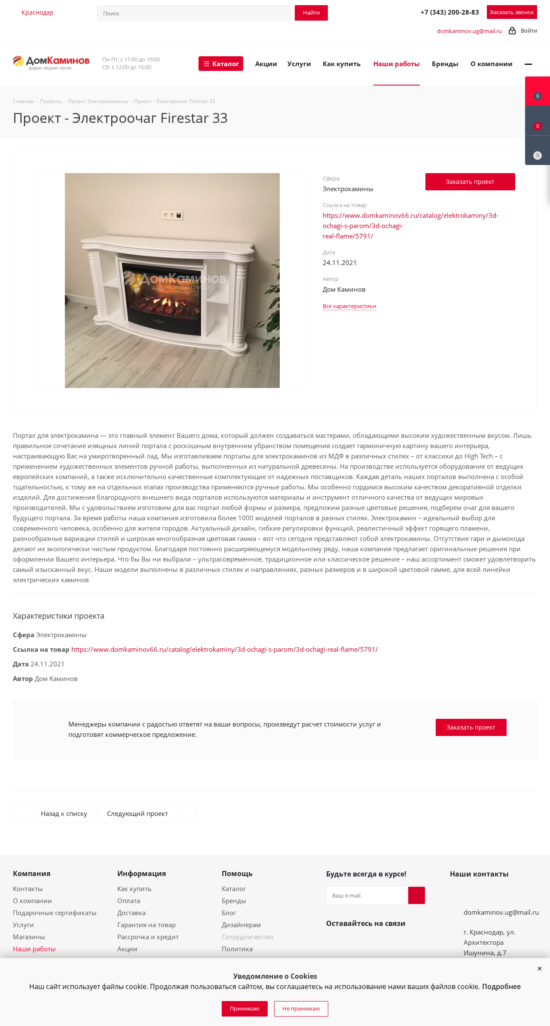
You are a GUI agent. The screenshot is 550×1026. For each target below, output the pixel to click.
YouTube (355, 943)
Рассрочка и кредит (148, 936)
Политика (237, 948)
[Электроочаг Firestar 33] (172, 279)
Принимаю (245, 1008)
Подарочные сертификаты (55, 912)
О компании (32, 900)
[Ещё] (528, 63)
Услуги (23, 924)
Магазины (29, 936)
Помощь (237, 873)
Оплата (128, 900)
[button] (539, 969)
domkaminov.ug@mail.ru (469, 31)
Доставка (131, 912)
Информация (141, 873)
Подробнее (501, 986)
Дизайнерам (241, 924)
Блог (229, 912)
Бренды (234, 900)
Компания (31, 873)
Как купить (134, 888)
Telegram (373, 11)
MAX (392, 11)
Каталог (234, 888)
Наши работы (34, 948)
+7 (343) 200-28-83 (450, 12)
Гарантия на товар (146, 924)
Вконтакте (334, 943)
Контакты (28, 888)
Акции (127, 948)
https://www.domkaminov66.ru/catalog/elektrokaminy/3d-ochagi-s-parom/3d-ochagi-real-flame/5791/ (224, 649)
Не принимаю (301, 1008)
